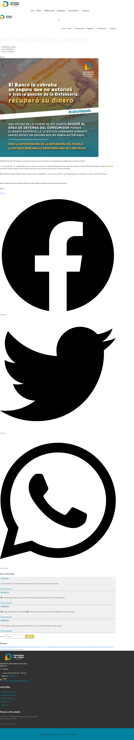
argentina (14, 647)
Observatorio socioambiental (44, 647)
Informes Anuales (7, 698)
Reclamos (102, 647)
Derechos (12, 649)
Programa (80, 647)
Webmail (4, 705)
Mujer (8, 649)
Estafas (5, 649)
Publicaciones (50, 11)
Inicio (33, 11)
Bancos (107, 647)
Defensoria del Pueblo (6, 647)
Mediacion (97, 647)
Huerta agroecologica (63, 647)
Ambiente (54, 647)
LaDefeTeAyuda (73, 647)
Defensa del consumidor (23, 647)
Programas (61, 11)
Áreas (39, 11)
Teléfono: (10, 676)
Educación (85, 647)
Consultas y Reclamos (8, 692)
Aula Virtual (5, 702)
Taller (89, 647)
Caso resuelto (19, 649)
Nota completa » (6, 589)
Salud (92, 647)
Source (2, 193)
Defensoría (33, 647)
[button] (58, 256)
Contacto (85, 11)
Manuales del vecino (8, 695)
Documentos (73, 11)
